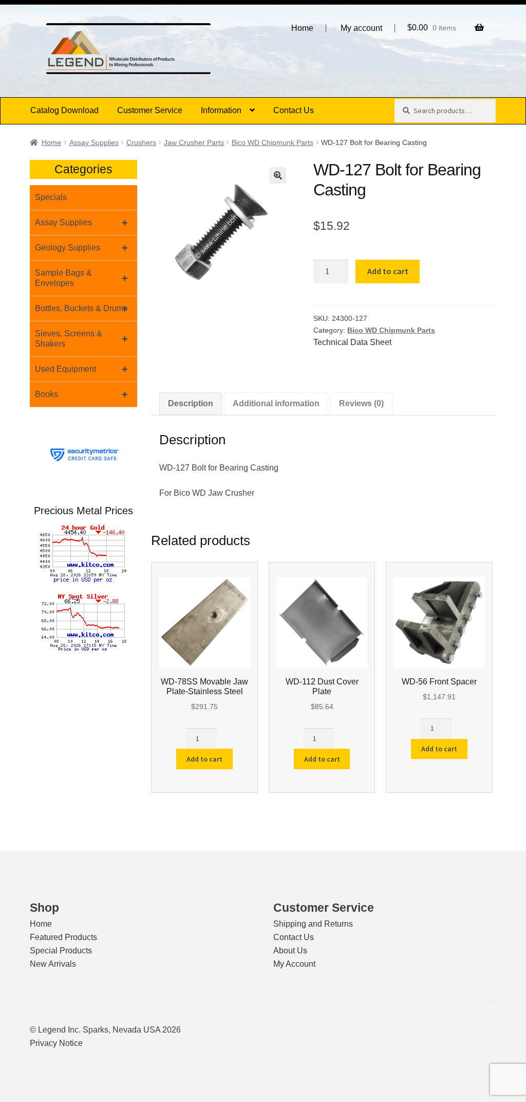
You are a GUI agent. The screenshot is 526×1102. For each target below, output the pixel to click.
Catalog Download (64, 110)
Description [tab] (190, 403)
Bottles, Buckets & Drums (81, 308)
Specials (51, 197)
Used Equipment (81, 369)
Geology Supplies (81, 248)
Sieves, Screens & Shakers (81, 338)
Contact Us (293, 110)
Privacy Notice (56, 1043)
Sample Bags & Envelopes (81, 277)
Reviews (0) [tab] (361, 403)
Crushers (141, 142)
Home (302, 28)
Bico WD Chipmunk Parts (272, 142)
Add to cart (387, 271)
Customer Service (149, 110)
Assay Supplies (94, 142)
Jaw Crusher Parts (194, 142)
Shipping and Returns (313, 923)
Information (221, 110)
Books (81, 394)
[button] (278, 175)
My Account (294, 964)
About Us (290, 950)
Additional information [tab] (276, 403)
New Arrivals (53, 964)
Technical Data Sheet (352, 342)
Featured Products (63, 937)
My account (361, 28)
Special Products (61, 950)
